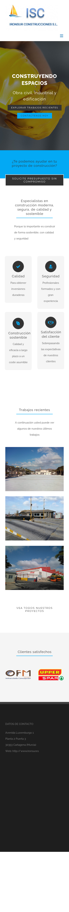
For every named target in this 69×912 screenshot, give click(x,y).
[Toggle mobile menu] (62, 36)
